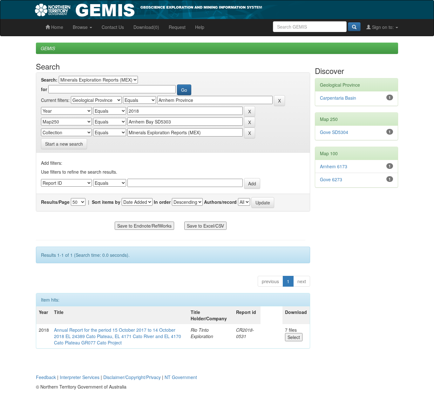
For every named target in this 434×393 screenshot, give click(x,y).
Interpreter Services (79, 377)
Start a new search (64, 144)
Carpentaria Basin (338, 98)
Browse (81, 27)
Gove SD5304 (334, 132)
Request (177, 27)
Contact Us (113, 27)
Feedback (46, 377)
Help (199, 27)
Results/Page (55, 202)
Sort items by (106, 202)
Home (56, 27)
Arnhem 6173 (333, 166)
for (44, 89)
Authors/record (220, 202)
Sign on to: (383, 27)
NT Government (181, 377)
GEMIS (48, 48)
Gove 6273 (331, 179)
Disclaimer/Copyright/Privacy (132, 377)
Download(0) (146, 27)
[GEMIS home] (196, 9)
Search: (49, 80)
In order (162, 202)
